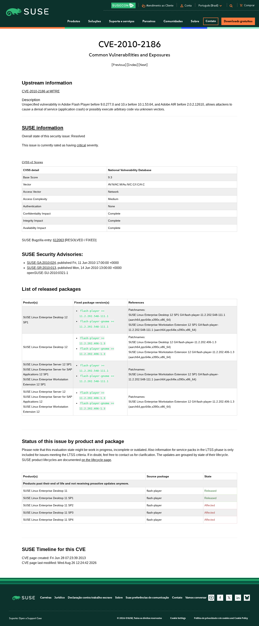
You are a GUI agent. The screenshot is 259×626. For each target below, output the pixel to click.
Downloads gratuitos (238, 21)
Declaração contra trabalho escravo (90, 597)
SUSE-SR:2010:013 (41, 268)
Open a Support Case (30, 618)
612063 (58, 240)
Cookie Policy (241, 618)
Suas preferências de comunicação (147, 597)
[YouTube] (211, 598)
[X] (229, 598)
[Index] (132, 65)
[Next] (143, 65)
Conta (188, 5)
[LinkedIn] (238, 598)
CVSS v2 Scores (32, 162)
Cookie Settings (178, 618)
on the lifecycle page (96, 460)
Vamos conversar (195, 597)
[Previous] (119, 65)
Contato (211, 21)
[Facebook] (220, 598)
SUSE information (42, 127)
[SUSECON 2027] (123, 5)
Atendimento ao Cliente (159, 5)
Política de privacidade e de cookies (212, 618)
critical (81, 145)
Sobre (119, 597)
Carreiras (45, 597)
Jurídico (59, 597)
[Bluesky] (247, 598)
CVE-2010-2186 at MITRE (41, 91)
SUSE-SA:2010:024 (41, 262)
